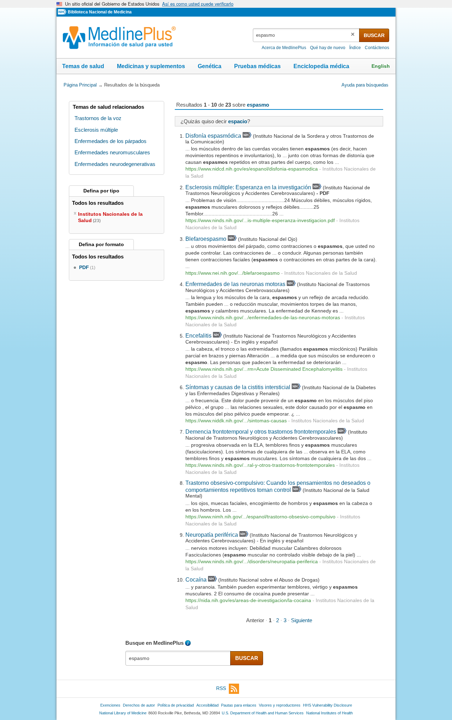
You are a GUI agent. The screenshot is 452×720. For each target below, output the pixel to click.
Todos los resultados (98, 203)
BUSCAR (374, 35)
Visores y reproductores (280, 705)
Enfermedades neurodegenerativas (115, 164)
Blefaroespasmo (205, 239)
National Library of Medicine (123, 713)
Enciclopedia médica (321, 66)
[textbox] (306, 35)
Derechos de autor (139, 705)
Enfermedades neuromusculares (112, 152)
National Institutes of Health (329, 713)
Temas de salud (83, 66)
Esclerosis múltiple (96, 130)
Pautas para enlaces (238, 705)
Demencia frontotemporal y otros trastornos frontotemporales (260, 431)
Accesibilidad (207, 705)
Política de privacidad (175, 705)
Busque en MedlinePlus (154, 643)
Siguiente (301, 620)
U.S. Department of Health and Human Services (263, 713)
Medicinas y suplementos (151, 66)
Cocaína (196, 579)
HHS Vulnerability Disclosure (327, 705)
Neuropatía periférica (211, 534)
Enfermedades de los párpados (111, 141)
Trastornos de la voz (98, 118)
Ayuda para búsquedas (364, 85)
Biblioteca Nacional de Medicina (100, 12)
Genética (209, 66)
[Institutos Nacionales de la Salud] (63, 12)
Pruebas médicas (257, 66)
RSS (221, 688)
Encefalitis (198, 335)
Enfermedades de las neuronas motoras (235, 284)
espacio (237, 121)
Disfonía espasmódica (213, 135)
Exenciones (110, 705)
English (380, 66)
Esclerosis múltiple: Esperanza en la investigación (248, 187)
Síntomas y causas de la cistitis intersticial (237, 387)
